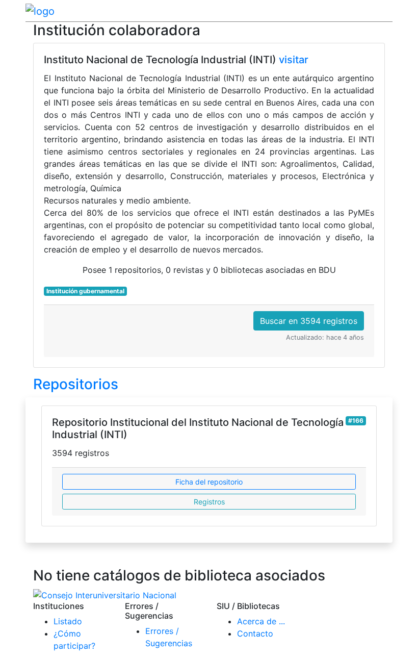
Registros (209, 501)
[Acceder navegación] (386, 10)
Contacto (255, 633)
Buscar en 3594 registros (308, 321)
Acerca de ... (261, 621)
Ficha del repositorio (209, 481)
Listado (68, 621)
